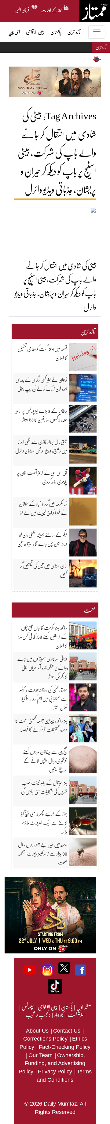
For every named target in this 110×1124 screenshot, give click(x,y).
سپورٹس (27, 1007)
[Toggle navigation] (96, 32)
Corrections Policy (46, 1039)
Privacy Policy (56, 1071)
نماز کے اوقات (51, 9)
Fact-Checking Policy (64, 1047)
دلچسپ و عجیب (38, 1014)
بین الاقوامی (47, 1007)
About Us (38, 1031)
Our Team (41, 1055)
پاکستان (67, 1007)
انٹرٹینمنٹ (76, 1014)
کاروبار (59, 1014)
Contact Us (67, 1031)
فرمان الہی (22, 9)
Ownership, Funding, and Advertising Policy (52, 1063)
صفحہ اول (83, 1007)
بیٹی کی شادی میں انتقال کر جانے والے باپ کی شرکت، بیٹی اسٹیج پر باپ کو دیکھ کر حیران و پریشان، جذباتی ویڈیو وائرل (55, 286)
